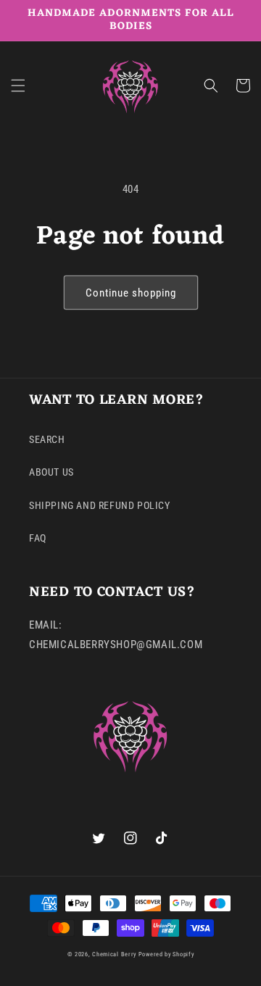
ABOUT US (51, 472)
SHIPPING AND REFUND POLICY (99, 505)
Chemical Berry (114, 954)
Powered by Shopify (166, 954)
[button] (18, 86)
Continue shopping (131, 292)
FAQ (37, 538)
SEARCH (47, 439)
